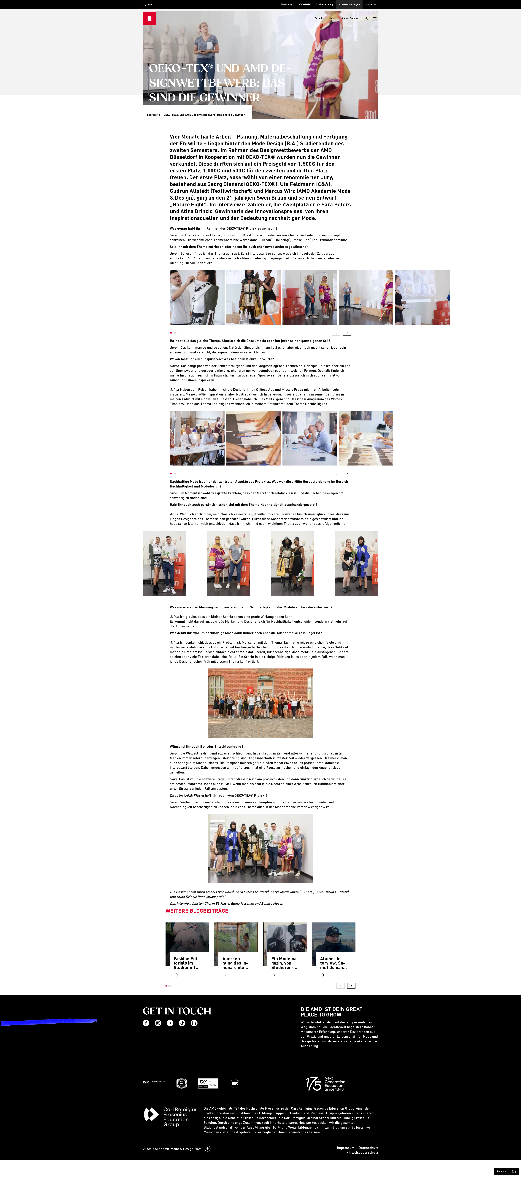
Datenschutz (368, 1148)
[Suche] (366, 18)
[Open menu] (374, 18)
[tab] (169, 986)
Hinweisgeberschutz (362, 1152)
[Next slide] (351, 986)
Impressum (346, 1148)
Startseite (153, 114)
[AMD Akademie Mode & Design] (149, 18)
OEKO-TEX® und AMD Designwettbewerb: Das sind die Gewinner (204, 114)
